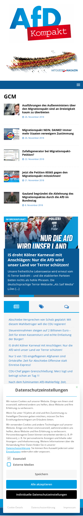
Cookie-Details (15, 507)
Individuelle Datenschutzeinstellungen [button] (41, 494)
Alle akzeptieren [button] (41, 484)
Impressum (70, 507)
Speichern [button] (41, 474)
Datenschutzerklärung (18, 448)
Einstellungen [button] (13, 451)
